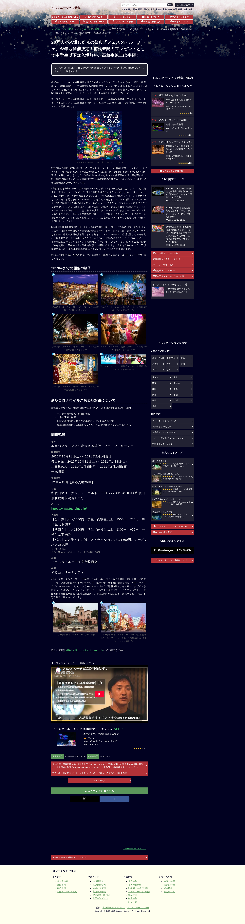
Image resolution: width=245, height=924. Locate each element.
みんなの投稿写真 (152, 21)
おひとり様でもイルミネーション (167, 438)
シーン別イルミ (123, 17)
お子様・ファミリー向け (163, 432)
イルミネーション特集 (66, 7)
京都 (183, 364)
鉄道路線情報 (99, 885)
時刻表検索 (62, 881)
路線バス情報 (99, 888)
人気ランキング (152, 17)
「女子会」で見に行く (162, 427)
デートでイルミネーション (164, 421)
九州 (185, 9)
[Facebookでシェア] (114, 799)
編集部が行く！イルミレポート (169, 259)
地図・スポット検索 (67, 891)
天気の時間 (169, 885)
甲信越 (159, 9)
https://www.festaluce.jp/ (69, 508)
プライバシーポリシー (138, 907)
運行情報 (61, 888)
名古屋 (155, 364)
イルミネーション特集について (172, 560)
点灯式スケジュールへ (165, 270)
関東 (135, 9)
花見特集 (132, 881)
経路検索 (61, 885)
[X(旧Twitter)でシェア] (84, 799)
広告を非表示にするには (134, 848)
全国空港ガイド (100, 898)
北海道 (146, 9)
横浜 (183, 358)
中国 (175, 9)
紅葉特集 (132, 895)
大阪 (169, 364)
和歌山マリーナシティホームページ (84, 650)
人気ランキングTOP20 (173, 171)
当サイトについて (180, 21)
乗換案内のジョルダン (114, 907)
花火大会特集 (134, 885)
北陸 (165, 9)
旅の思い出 (169, 891)
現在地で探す (183, 5)
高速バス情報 (99, 891)
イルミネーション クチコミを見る (171, 526)
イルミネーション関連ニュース (92, 29)
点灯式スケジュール (95, 21)
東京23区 (171, 358)
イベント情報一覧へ (164, 265)
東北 (152, 9)
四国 (180, 9)
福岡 (169, 369)
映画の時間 (169, 881)
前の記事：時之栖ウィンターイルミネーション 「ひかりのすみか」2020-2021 (90, 773)
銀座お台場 (157, 358)
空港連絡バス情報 (101, 895)
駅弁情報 (168, 888)
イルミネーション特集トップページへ (70, 857)
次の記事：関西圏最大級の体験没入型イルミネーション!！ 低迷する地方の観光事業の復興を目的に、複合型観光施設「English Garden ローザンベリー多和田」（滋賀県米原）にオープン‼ (97, 765)
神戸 (154, 369)
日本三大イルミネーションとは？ (170, 276)
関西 (140, 9)
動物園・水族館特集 (138, 888)
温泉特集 (132, 902)
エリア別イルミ (95, 17)
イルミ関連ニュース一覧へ (167, 253)
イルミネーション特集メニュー (65, 17)
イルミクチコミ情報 (123, 21)
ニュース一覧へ (98, 780)
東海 (170, 9)
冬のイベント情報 (180, 17)
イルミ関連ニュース (66, 21)
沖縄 (191, 9)
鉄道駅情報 (98, 881)
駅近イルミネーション (162, 444)
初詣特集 (132, 898)
